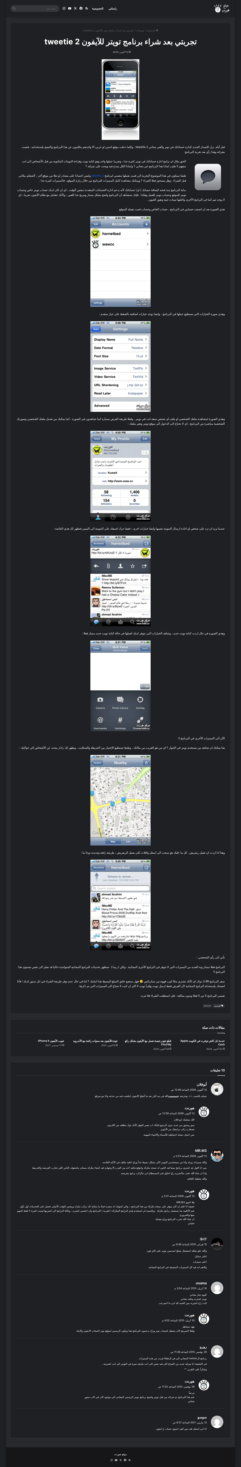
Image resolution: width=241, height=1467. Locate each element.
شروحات (139, 30)
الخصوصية (97, 8)
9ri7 (203, 1239)
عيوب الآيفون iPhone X (51, 1040)
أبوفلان (202, 1084)
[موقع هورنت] (222, 8)
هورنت (189, 1108)
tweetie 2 (98, 175)
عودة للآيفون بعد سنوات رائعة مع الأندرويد (95, 1040)
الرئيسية (151, 30)
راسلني (113, 8)
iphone (207, 1005)
